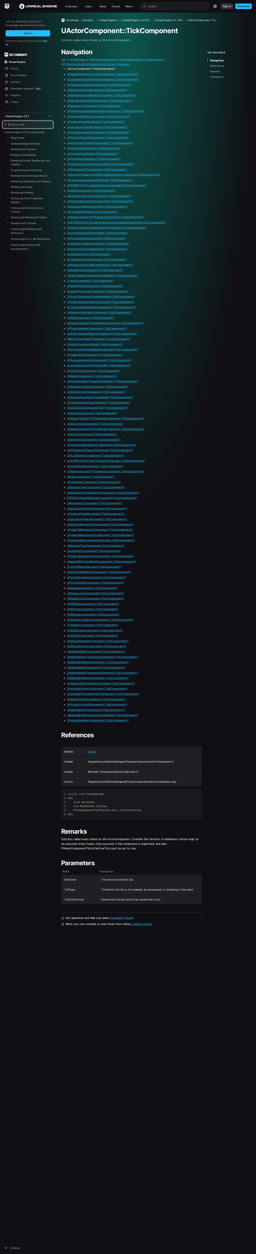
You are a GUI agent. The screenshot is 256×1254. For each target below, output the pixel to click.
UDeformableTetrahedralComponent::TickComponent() (102, 349)
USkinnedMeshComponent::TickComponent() (96, 651)
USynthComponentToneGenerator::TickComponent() (101, 296)
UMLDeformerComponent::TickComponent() (95, 455)
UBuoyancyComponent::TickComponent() (94, 106)
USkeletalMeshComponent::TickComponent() (96, 667)
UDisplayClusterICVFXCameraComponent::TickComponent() (105, 217)
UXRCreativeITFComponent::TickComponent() (97, 169)
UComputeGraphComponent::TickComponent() (97, 206)
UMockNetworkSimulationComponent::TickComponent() (103, 492)
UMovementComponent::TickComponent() (94, 503)
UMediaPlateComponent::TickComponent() (95, 270)
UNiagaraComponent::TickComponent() (92, 588)
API (63, 59)
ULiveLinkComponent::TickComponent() (92, 153)
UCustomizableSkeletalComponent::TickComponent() (101, 307)
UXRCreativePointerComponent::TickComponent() (99, 100)
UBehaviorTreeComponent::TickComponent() (96, 487)
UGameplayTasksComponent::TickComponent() (97, 386)
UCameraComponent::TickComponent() (92, 413)
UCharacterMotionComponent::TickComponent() (98, 116)
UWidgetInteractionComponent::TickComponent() (99, 312)
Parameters (217, 76)
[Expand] (7, 137)
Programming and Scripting (26, 170)
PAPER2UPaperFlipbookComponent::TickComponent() (102, 498)
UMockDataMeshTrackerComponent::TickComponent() (102, 381)
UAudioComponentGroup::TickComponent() (95, 344)
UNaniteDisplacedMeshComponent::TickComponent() (101, 95)
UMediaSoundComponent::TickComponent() (95, 598)
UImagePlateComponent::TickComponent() (95, 355)
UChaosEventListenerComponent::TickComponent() (100, 164)
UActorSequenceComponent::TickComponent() (97, 233)
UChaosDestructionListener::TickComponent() (96, 259)
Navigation (217, 60)
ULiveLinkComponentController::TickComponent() (99, 365)
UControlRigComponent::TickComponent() (94, 567)
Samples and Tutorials (23, 223)
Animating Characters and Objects (31, 181)
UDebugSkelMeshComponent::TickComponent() (98, 641)
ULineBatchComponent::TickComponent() (94, 551)
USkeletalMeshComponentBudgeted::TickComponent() (102, 275)
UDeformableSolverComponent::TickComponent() (99, 572)
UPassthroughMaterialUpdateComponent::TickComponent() (105, 111)
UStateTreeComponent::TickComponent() (94, 159)
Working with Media (22, 192)
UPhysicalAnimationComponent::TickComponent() (99, 360)
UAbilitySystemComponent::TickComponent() (96, 392)
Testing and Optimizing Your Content (27, 209)
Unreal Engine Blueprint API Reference (26, 231)
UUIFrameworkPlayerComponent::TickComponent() (100, 450)
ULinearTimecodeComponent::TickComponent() (97, 291)
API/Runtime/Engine (102, 59)
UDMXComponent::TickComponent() (90, 318)
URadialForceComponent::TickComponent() (95, 286)
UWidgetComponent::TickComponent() (92, 376)
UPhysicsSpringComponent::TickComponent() (96, 238)
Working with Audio (22, 186)
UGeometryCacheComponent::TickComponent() (98, 243)
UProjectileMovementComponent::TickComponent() (100, 535)
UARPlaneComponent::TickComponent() (93, 604)
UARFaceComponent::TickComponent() (92, 609)
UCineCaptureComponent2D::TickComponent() (97, 249)
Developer (72, 20)
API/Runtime (78, 59)
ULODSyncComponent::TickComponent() (93, 371)
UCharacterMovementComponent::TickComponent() (101, 540)
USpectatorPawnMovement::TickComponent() (97, 90)
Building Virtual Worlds (23, 154)
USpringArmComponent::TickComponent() (94, 439)
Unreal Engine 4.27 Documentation (24, 132)
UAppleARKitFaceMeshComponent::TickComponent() (101, 561)
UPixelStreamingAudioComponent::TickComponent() (100, 302)
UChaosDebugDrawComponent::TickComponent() (99, 84)
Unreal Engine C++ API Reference (30, 238)
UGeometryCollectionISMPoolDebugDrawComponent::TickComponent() (113, 174)
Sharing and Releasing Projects (29, 217)
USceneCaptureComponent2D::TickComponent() (98, 402)
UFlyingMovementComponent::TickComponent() (98, 132)
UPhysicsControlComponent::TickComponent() (97, 704)
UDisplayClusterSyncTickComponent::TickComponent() (102, 74)
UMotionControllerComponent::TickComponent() (98, 339)
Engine (92, 751)
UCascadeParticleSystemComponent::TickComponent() (103, 79)
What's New (17, 137)
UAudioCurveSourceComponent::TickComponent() (99, 196)
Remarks (215, 71)
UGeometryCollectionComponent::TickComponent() (100, 620)
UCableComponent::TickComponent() (91, 190)
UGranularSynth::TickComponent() (89, 254)
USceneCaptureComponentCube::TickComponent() (100, 180)
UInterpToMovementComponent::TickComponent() (100, 397)
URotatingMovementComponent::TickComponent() (100, 201)
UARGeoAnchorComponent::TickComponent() (96, 646)
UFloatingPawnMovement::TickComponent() (96, 121)
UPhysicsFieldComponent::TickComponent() (95, 582)
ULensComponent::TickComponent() (90, 280)
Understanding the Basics (26, 143)
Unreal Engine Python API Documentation (25, 246)
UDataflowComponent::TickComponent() (93, 148)
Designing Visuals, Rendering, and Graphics (30, 162)
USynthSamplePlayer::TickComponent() (92, 212)
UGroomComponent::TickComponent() (92, 434)
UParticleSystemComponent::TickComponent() (97, 688)
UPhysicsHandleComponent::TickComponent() (97, 328)
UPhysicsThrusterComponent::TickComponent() (98, 137)
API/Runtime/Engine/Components (140, 59)
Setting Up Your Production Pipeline (27, 200)
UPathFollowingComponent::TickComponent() (96, 577)
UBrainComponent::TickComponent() (90, 476)
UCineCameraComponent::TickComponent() (95, 424)
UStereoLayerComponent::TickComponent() (95, 593)
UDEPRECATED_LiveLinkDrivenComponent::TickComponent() (106, 185)
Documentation (89, 20)
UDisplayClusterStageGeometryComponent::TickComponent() (107, 227)
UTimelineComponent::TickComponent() (92, 625)
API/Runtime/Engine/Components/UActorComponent (95, 64)
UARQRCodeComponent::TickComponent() (95, 630)
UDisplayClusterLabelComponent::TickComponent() (100, 265)
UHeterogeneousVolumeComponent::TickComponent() (102, 333)
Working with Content (23, 149)
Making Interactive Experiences (29, 175)
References (217, 65)
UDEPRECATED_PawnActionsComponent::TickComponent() (106, 461)
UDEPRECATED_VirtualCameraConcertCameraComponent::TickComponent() (116, 222)
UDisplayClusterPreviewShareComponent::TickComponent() (105, 323)
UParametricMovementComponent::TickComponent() (101, 445)
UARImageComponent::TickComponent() (93, 614)
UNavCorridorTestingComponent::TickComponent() (100, 143)
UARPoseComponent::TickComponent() (92, 635)
